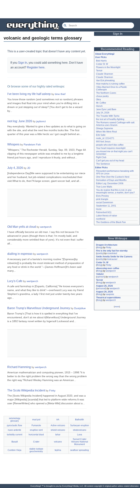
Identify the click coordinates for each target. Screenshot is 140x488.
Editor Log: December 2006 (109, 183)
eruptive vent (36, 430)
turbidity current (14, 434)
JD (28, 167)
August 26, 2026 (104, 286)
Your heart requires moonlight (110, 148)
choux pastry (102, 96)
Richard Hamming (19, 367)
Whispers (13, 144)
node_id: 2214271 (105, 138)
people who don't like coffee (110, 145)
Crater (36, 441)
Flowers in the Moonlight (108, 67)
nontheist (100, 219)
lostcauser (112, 259)
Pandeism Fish (32, 144)
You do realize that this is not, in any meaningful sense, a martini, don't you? (115, 191)
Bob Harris (101, 60)
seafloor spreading (79, 450)
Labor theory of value (106, 215)
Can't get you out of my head (110, 160)
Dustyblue (80, 308)
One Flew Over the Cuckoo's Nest (112, 177)
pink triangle (102, 199)
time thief (60, 94)
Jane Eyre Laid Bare (106, 109)
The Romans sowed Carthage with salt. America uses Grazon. (115, 123)
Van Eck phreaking (105, 80)
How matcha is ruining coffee (110, 83)
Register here (35, 67)
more (117, 306)
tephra (58, 450)
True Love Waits (104, 186)
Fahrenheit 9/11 (104, 212)
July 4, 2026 (15, 167)
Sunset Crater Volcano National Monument (79, 442)
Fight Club (101, 157)
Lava (79, 434)
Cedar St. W (102, 64)
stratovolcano (79, 430)
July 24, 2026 (102, 112)
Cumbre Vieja (14, 450)
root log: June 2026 (19, 121)
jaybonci (41, 121)
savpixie (110, 294)
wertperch (46, 226)
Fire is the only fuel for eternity (112, 250)
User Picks (101, 57)
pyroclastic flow (14, 425)
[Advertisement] (70, 9)
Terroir (99, 70)
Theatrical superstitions (108, 297)
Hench (99, 106)
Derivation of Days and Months (111, 180)
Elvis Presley (102, 196)
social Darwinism (104, 202)
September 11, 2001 (106, 205)
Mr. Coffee (101, 103)
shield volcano (58, 430)
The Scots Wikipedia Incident (26, 390)
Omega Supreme (104, 128)
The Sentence (103, 164)
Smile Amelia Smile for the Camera (114, 256)
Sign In (22, 62)
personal (101, 288)
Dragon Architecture (106, 245)
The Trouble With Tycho (107, 116)
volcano (58, 441)
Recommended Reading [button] (117, 49)
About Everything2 (104, 54)
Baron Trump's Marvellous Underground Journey (38, 308)
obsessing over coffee (107, 268)
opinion (100, 276)
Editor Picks (101, 167)
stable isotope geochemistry (36, 450)
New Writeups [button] (117, 238)
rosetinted (112, 253)
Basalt (14, 441)
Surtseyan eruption (79, 425)
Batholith (79, 419)
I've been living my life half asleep (29, 93)
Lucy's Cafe (14, 281)
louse (99, 209)
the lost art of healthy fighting (110, 119)
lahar (57, 434)
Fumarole (36, 425)
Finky (52, 390)
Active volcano (58, 425)
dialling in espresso (19, 253)
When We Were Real (106, 131)
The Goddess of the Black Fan (111, 222)
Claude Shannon (104, 74)
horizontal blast (36, 434)
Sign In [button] (117, 33)
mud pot (36, 419)
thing (99, 247)
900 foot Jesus (103, 141)
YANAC (100, 274)
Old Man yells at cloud (21, 226)
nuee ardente (14, 430)
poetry (100, 253)
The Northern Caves (106, 93)
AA (57, 419)
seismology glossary (14, 419)
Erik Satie (101, 135)
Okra (98, 99)
